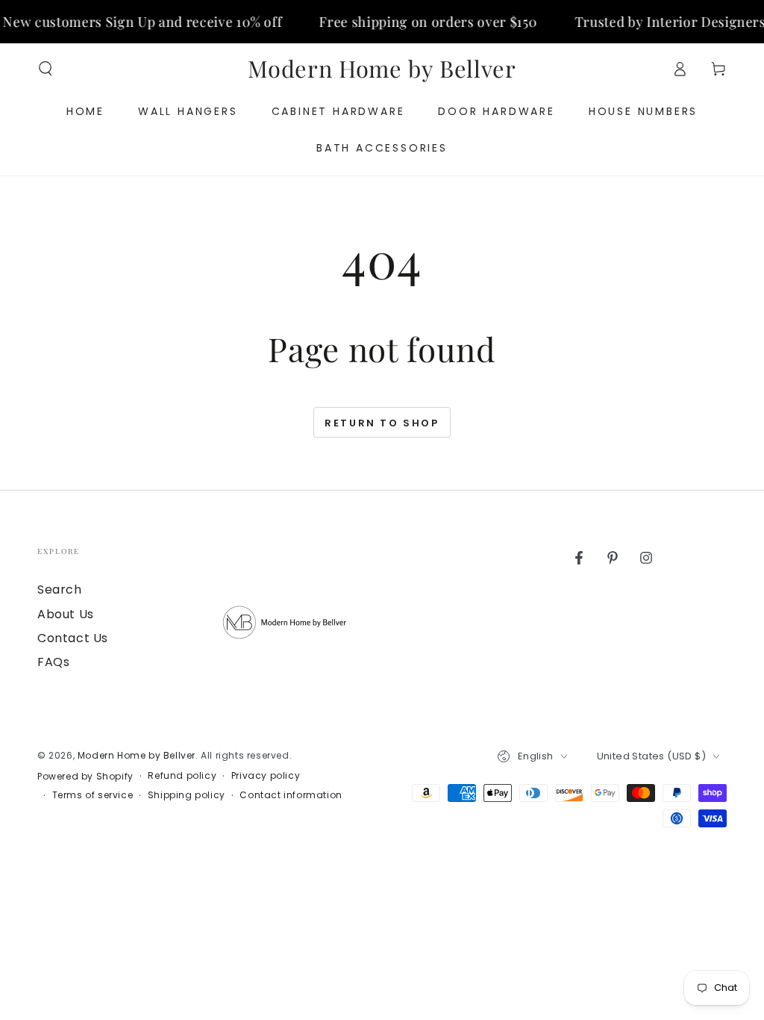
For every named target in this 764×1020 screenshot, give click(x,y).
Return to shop (382, 423)
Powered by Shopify (85, 777)
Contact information (290, 795)
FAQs (53, 662)
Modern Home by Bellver (136, 755)
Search (59, 589)
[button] (45, 68)
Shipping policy (186, 795)
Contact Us (72, 638)
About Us (65, 614)
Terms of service (93, 795)
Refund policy (182, 776)
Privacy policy (265, 776)
